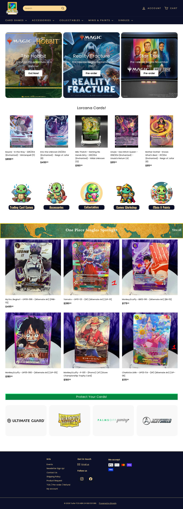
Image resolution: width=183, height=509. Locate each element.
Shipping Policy (53, 476)
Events (50, 464)
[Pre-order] (91, 65)
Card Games (15, 20)
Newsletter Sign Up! (55, 468)
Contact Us (52, 472)
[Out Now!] (33, 65)
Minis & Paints (99, 20)
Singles (124, 20)
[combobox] (45, 8)
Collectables (70, 20)
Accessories (42, 20)
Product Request (54, 480)
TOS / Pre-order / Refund (58, 484)
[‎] (25, 422)
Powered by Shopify (107, 503)
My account (52, 488)
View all (176, 229)
